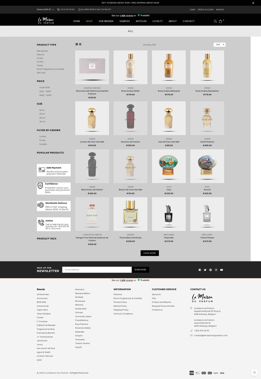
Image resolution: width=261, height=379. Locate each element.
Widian (131, 88)
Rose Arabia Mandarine (207, 91)
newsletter (48, 270)
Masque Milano (82, 293)
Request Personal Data (163, 306)
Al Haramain (43, 294)
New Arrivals (42, 51)
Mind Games (169, 234)
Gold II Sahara (207, 141)
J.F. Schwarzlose (45, 336)
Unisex (40, 65)
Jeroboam (42, 340)
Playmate (169, 237)
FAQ (154, 298)
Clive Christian (44, 313)
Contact (189, 21)
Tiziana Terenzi (82, 343)
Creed (40, 317)
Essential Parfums (92, 88)
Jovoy (40, 344)
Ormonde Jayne (83, 316)
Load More (149, 253)
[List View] (80, 44)
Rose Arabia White (130, 91)
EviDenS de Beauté (46, 325)
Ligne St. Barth (43, 352)
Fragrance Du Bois (46, 329)
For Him (40, 62)
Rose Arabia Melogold (169, 91)
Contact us (157, 309)
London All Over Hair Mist (92, 141)
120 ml (42, 121)
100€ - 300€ (45, 91)
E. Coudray (42, 321)
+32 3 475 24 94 (67, 9)
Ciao (169, 189)
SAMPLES (125, 21)
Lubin (39, 359)
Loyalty (158, 21)
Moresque (80, 301)
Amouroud (42, 298)
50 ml (42, 114)
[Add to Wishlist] (105, 57)
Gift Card (41, 72)
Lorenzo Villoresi (45, 356)
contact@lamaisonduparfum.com (211, 335)
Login (192, 9)
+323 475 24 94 (201, 330)
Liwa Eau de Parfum (130, 141)
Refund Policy (120, 306)
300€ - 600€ (45, 95)
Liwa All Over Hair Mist (168, 141)
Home (76, 21)
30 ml (42, 110)
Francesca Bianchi (46, 332)
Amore (207, 189)
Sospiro (79, 335)
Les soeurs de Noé (46, 348)
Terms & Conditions (123, 313)
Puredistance (81, 320)
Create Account (205, 9)
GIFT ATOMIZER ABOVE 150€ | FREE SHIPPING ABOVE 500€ (130, 3)
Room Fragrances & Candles (50, 69)
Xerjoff (78, 347)
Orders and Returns (161, 302)
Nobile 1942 (80, 308)
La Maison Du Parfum (92, 234)
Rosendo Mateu (83, 327)
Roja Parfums (81, 324)
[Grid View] (76, 44)
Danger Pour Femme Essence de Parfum (92, 239)
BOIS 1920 (41, 302)
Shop (89, 21)
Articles (141, 21)
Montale (79, 297)
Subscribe (140, 269)
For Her (40, 58)
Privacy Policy (120, 302)
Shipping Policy (121, 309)
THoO (168, 187)
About (173, 21)
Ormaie (79, 312)
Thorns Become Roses (130, 237)
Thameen (80, 339)
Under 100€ (44, 87)
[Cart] (220, 21)
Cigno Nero (42, 309)
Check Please (207, 237)
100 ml (42, 118)
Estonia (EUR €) (44, 9)
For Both (43, 144)
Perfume (40, 54)
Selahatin (79, 331)
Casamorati (43, 306)
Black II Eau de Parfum (92, 189)
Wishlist (220, 9)
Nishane (130, 234)
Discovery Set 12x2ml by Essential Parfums (92, 92)
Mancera (79, 289)
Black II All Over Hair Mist (130, 189)
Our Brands (106, 21)
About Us (156, 294)
